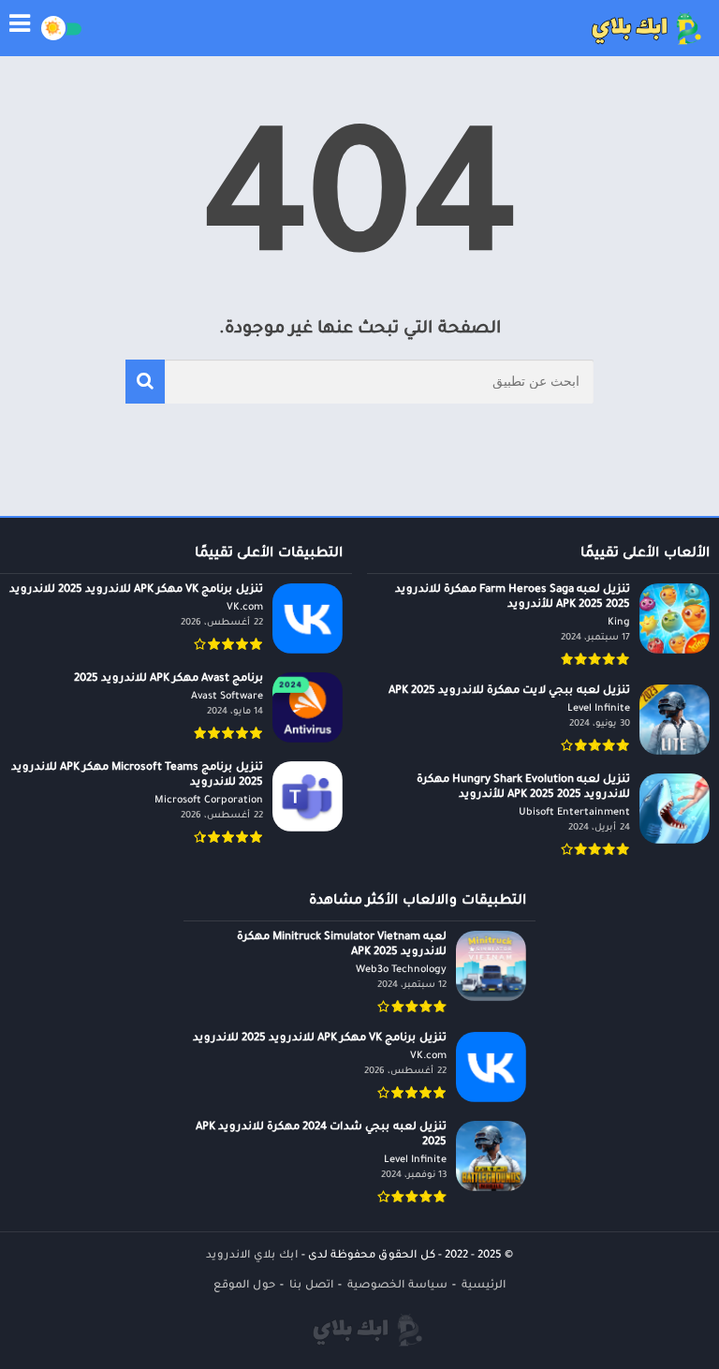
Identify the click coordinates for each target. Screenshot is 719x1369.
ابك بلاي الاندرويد (252, 1256)
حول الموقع (244, 1286)
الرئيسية (484, 1286)
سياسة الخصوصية (397, 1286)
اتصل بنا (311, 1286)
